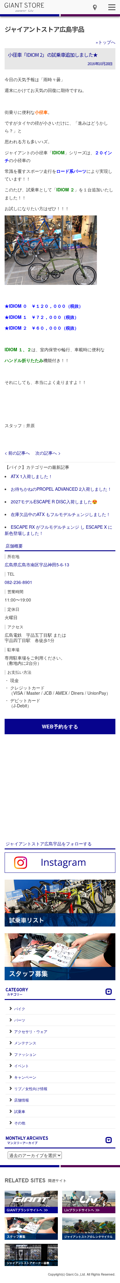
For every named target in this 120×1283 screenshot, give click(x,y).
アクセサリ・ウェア (30, 1031)
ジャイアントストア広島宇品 (44, 29)
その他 (19, 1122)
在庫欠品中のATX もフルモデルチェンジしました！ (60, 514)
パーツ (19, 1020)
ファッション (25, 1054)
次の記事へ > (48, 453)
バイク (19, 1008)
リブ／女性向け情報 (30, 1088)
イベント (21, 1065)
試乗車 (19, 1111)
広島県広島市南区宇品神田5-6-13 (37, 564)
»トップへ (105, 42)
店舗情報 (21, 1099)
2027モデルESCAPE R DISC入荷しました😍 (54, 501)
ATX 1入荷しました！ (32, 476)
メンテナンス (25, 1042)
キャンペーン (25, 1077)
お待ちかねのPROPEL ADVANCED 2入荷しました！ (61, 489)
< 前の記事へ (17, 453)
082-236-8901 (18, 582)
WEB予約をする (60, 726)
